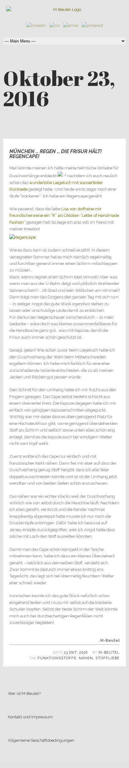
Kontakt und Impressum (30, 717)
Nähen (86, 658)
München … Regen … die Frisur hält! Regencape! (55, 153)
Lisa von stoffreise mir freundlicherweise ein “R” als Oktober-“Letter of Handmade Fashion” (64, 216)
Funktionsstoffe (57, 658)
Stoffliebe (107, 658)
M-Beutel (109, 653)
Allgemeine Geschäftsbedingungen (41, 740)
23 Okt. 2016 (76, 653)
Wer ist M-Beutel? (24, 693)
